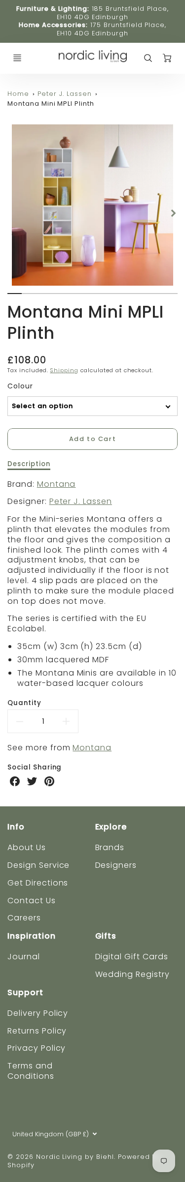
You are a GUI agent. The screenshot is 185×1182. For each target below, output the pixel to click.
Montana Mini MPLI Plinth (50, 103)
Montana (56, 484)
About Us (26, 847)
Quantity (24, 703)
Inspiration (31, 936)
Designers (116, 865)
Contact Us (31, 900)
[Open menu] (17, 58)
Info (16, 826)
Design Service (38, 865)
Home (18, 93)
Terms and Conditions (30, 1071)
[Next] (173, 213)
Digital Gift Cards (131, 956)
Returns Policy (37, 1030)
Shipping (64, 370)
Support (25, 992)
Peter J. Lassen (64, 93)
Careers (24, 917)
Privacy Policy (36, 1048)
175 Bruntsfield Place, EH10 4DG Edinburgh (111, 29)
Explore (111, 826)
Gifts (106, 936)
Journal (23, 956)
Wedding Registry (132, 974)
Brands (110, 847)
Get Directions (37, 882)
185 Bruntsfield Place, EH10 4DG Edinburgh (113, 12)
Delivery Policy (37, 1013)
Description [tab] (28, 464)
